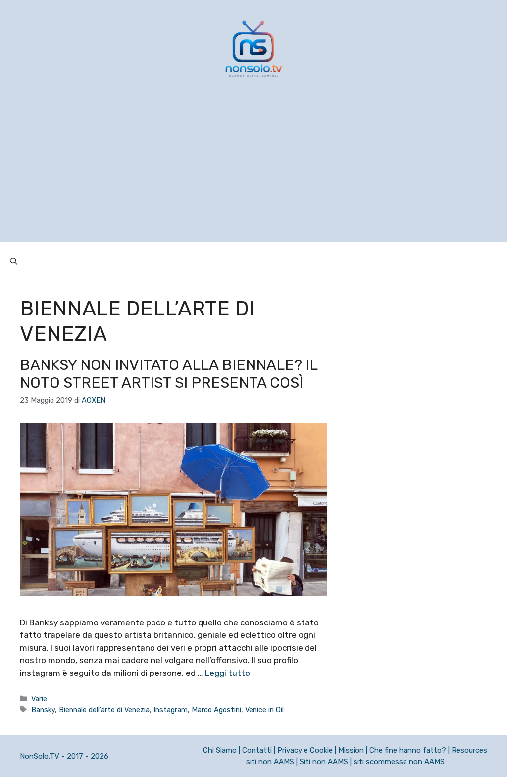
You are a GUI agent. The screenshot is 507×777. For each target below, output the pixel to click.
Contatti (257, 750)
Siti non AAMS (324, 761)
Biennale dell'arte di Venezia (104, 709)
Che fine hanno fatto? (407, 750)
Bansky (43, 709)
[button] (13, 261)
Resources (469, 750)
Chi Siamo (220, 750)
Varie (39, 698)
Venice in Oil (264, 709)
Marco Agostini (216, 709)
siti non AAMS (270, 761)
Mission (351, 750)
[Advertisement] (253, 172)
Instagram (170, 709)
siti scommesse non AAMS (399, 761)
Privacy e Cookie (305, 750)
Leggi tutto (227, 673)
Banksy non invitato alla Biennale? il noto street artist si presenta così (168, 374)
